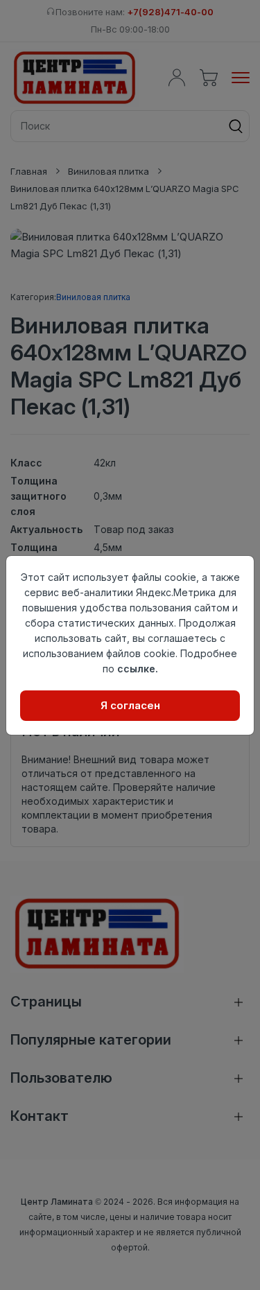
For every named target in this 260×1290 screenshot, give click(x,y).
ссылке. (137, 668)
